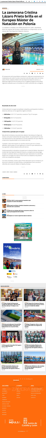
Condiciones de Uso (35, 391)
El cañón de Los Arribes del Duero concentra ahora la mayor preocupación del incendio (20, 211)
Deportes (4, 8)
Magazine (4, 414)
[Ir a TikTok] (22, 379)
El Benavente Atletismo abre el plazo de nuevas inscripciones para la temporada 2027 (34, 367)
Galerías (18, 393)
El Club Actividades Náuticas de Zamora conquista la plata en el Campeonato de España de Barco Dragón (33, 347)
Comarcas (4, 399)
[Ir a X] (24, 379)
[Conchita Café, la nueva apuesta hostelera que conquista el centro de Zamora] (4, 201)
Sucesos (4, 410)
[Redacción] (3, 69)
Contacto (33, 397)
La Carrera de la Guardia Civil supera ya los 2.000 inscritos (11, 345)
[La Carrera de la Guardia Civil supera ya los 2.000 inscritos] (11, 337)
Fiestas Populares (6, 401)
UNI (17, 389)
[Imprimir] (29, 1)
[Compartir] (32, 1)
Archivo (18, 397)
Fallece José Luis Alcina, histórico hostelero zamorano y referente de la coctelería (21, 206)
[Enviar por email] (26, 1)
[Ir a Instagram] (26, 379)
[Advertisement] (23, 95)
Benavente (4, 393)
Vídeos (18, 395)
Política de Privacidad (36, 393)
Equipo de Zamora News (36, 389)
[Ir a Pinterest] (28, 379)
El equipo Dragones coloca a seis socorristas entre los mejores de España (33, 325)
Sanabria (4, 397)
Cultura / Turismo (6, 406)
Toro (3, 395)
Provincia (4, 391)
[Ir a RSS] (32, 379)
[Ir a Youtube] (30, 379)
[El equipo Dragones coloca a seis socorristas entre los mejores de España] (34, 316)
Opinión (18, 391)
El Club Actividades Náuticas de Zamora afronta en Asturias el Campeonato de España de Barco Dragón (10, 368)
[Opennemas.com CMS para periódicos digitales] (23, 431)
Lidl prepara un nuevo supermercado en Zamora (19, 215)
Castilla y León (5, 403)
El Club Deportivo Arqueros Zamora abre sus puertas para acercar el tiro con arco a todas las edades (34, 305)
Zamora (4, 389)
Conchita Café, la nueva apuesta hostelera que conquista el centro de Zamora (19, 201)
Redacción (7, 69)
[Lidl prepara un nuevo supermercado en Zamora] (4, 216)
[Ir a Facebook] (20, 379)
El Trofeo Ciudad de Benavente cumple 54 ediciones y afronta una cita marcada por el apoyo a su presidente (11, 305)
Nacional (4, 412)
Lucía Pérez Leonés (5, 347)
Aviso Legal (33, 395)
